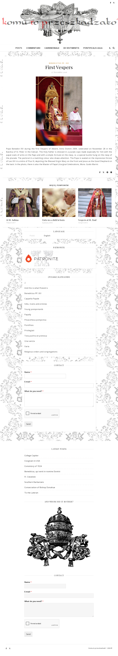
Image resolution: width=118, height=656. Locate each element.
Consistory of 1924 (33, 466)
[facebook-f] (6, 648)
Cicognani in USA (32, 461)
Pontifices (29, 325)
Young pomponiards (33, 309)
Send (28, 424)
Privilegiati (29, 330)
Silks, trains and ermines (35, 304)
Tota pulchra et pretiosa (35, 336)
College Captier (31, 455)
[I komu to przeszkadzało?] (59, 22)
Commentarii (33, 48)
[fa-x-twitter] (9, 648)
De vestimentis (71, 48)
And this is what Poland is (36, 288)
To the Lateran (31, 492)
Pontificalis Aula (93, 48)
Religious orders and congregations (40, 351)
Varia (26, 346)
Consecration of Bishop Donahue (39, 487)
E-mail (28, 382)
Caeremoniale (51, 48)
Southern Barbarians (34, 482)
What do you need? (33, 391)
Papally (27, 314)
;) (24, 282)
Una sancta (29, 341)
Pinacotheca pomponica (35, 320)
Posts (19, 48)
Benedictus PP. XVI (59, 63)
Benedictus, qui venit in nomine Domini (42, 471)
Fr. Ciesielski (30, 477)
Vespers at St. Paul (87, 220)
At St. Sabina (12, 220)
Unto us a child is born (53, 220)
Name (28, 372)
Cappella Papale (31, 298)
